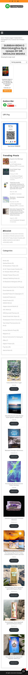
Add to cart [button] (7, 90)
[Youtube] (18, 1)
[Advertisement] (14, 21)
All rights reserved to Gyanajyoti (14, 673)
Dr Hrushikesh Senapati (18, 220)
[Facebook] (10, 1)
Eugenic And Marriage (16, 159)
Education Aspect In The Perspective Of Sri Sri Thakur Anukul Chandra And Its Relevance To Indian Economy (17, 212)
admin (13, 194)
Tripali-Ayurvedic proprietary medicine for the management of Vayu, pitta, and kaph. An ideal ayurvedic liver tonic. (17, 185)
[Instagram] (15, 1)
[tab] (2, 33)
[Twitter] (12, 1)
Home (2, 38)
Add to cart (14, 389)
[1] (23, 671)
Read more (14, 595)
